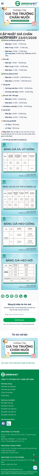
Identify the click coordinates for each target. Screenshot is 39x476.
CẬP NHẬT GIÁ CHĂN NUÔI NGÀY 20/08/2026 (18, 363)
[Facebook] (3, 423)
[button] (2, 296)
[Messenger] (35, 462)
